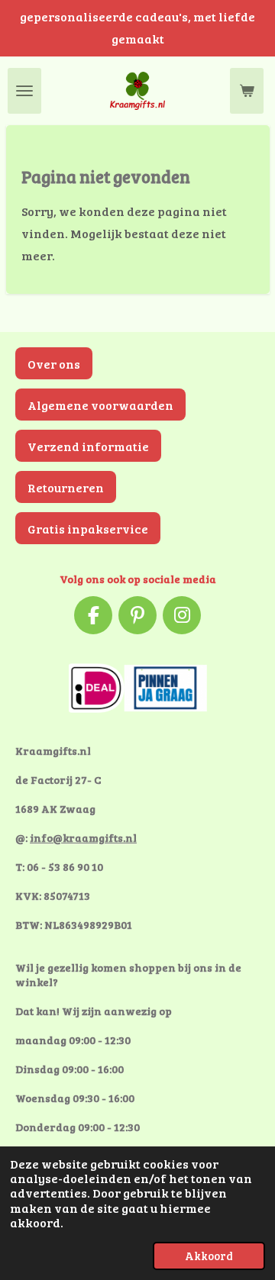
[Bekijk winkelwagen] (247, 91)
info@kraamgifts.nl (83, 837)
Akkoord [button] (209, 1255)
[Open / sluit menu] (24, 91)
